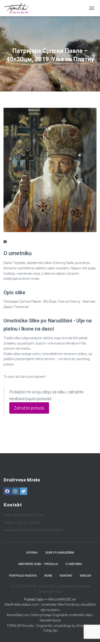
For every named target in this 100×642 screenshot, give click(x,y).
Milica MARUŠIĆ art (62, 599)
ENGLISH (85, 575)
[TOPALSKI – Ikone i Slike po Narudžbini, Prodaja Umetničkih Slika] (17, 8)
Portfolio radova (23, 575)
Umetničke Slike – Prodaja (38, 564)
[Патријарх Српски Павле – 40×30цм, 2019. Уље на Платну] (50, 170)
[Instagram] (15, 491)
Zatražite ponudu (29, 407)
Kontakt (66, 575)
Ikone (48, 575)
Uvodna (32, 552)
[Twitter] (23, 491)
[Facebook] (7, 491)
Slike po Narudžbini (59, 552)
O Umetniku (74, 564)
